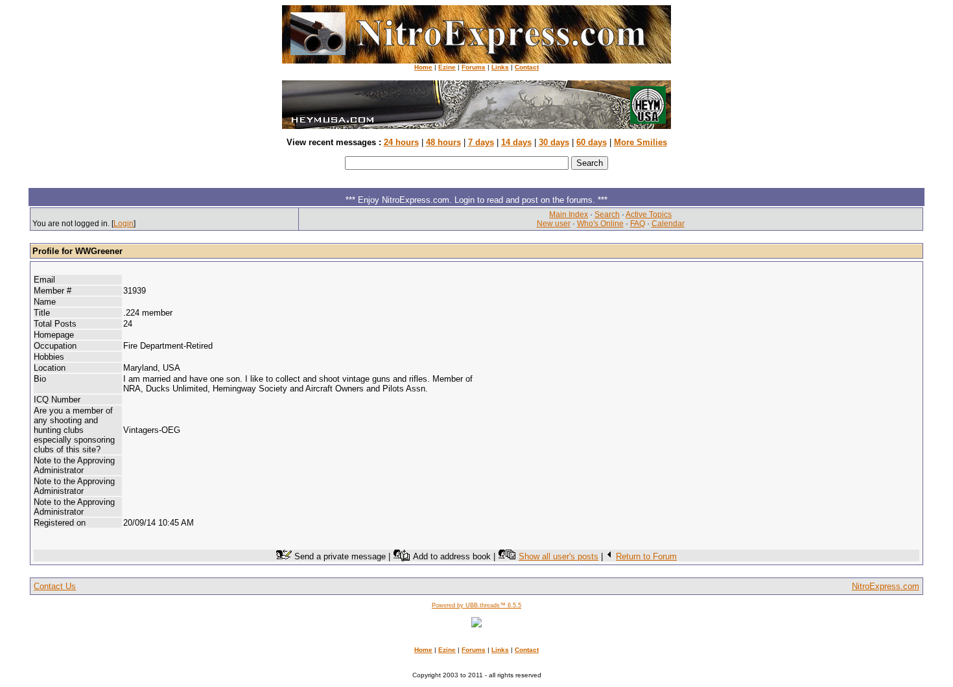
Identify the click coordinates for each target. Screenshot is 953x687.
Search (607, 214)
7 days (481, 142)
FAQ (637, 223)
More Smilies (640, 142)
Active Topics (649, 214)
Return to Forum (646, 556)
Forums (474, 67)
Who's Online (600, 223)
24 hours (401, 142)
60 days (591, 142)
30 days (554, 142)
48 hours (443, 142)
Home (423, 67)
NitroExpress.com (885, 586)
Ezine (447, 67)
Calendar (668, 223)
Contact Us (55, 586)
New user (554, 223)
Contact (527, 67)
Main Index (568, 214)
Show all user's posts (558, 556)
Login (123, 223)
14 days (516, 142)
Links (500, 67)
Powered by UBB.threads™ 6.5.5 (476, 605)
